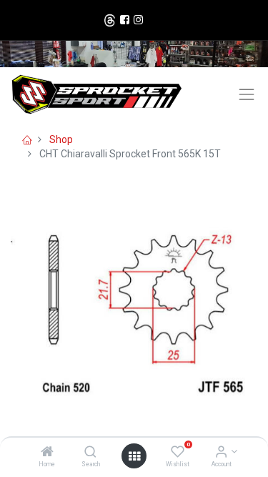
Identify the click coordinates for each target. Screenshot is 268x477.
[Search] (90, 452)
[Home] (47, 452)
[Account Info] (221, 452)
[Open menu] (134, 456)
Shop (61, 139)
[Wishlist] (177, 452)
